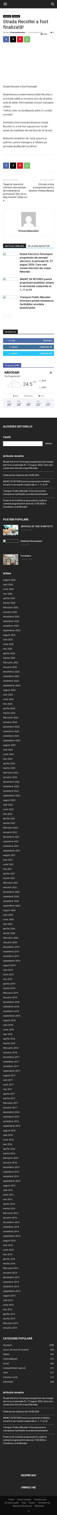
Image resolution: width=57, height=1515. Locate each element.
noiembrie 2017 (11, 1061)
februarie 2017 (10, 1102)
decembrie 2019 (11, 946)
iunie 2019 (8, 974)
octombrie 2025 (11, 625)
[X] (13, 39)
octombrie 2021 (11, 846)
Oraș (24, 1502)
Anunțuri (14, 11)
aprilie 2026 (9, 598)
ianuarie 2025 (10, 667)
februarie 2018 (10, 1047)
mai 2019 (7, 979)
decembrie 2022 (11, 781)
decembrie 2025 (11, 616)
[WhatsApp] (27, 39)
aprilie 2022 (9, 818)
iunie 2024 (8, 699)
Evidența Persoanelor (31, 541)
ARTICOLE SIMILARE (14, 246)
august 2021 (9, 855)
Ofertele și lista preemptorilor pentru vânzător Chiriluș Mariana (41, 187)
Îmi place (47, 340)
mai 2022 (7, 813)
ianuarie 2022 (10, 832)
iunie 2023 (8, 754)
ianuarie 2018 (10, 1052)
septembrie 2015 (11, 1180)
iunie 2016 (8, 1139)
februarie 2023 (10, 772)
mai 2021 (7, 868)
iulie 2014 (8, 1245)
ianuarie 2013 (10, 1327)
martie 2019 (9, 988)
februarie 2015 (10, 1213)
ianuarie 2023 (10, 777)
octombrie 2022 (11, 790)
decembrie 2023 (11, 726)
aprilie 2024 (9, 708)
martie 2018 (9, 1043)
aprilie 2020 (9, 928)
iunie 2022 (8, 809)
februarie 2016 (10, 1158)
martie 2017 (9, 1098)
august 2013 (9, 1295)
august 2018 (9, 1020)
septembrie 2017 (11, 1070)
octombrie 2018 (11, 1011)
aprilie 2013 (9, 1314)
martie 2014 (9, 1263)
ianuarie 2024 (10, 722)
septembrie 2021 (11, 850)
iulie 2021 (8, 859)
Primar (11, 1499)
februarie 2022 (10, 827)
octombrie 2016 (11, 1121)
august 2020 (9, 910)
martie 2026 (9, 602)
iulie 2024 (8, 694)
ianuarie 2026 (10, 612)
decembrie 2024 (11, 671)
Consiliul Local (40, 1499)
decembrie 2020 (11, 891)
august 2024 (9, 690)
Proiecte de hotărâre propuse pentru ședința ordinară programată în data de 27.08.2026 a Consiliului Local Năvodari (25, 503)
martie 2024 (9, 712)
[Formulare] (10, 559)
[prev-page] (5, 315)
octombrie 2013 (11, 1286)
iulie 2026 (8, 584)
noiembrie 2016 (11, 1116)
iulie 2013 (8, 1300)
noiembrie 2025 (11, 621)
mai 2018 (7, 1034)
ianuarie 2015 (10, 1217)
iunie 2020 (8, 919)
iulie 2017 (8, 1080)
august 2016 (9, 1130)
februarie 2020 (10, 937)
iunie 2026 (8, 589)
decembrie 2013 (11, 1277)
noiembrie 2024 (11, 676)
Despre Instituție (24, 1499)
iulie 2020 (8, 914)
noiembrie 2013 (11, 1281)
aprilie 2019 (9, 983)
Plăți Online (39, 1506)
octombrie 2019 (11, 956)
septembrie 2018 (11, 1015)
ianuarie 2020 (10, 942)
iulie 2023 (8, 749)
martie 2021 (9, 878)
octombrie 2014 (11, 1231)
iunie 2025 (8, 644)
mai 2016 (7, 1144)
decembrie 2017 (11, 1057)
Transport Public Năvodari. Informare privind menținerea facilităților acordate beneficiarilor (25, 492)
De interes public (12, 1502)
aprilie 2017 (9, 1093)
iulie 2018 (8, 1024)
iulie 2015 (8, 1190)
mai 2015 (7, 1199)
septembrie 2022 (11, 795)
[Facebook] (6, 39)
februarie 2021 (10, 882)
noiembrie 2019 (11, 951)
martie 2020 (9, 933)
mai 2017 (7, 1089)
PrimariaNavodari (17, 32)
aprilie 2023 (9, 763)
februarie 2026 (10, 607)
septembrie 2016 (11, 1125)
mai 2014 (7, 1254)
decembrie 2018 (11, 1002)
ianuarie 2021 (10, 887)
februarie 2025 (10, 662)
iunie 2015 (8, 1194)
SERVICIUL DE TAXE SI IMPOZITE (37, 526)
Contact (32, 1502)
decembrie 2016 (11, 1112)
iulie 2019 (8, 969)
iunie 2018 (8, 1029)
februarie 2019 (10, 992)
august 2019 (9, 965)
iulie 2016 (8, 1135)
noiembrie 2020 (11, 896)
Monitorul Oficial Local (22, 1506)
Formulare (26, 556)
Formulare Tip (44, 1502)
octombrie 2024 (11, 680)
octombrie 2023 (11, 735)
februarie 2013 (10, 1323)
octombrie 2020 (11, 901)
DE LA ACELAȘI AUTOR (39, 246)
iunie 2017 (8, 1084)
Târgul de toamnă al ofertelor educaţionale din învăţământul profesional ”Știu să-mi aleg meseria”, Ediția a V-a (15, 192)
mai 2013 (7, 1309)
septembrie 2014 (11, 1236)
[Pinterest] (20, 39)
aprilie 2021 (9, 873)
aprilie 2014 (9, 1258)
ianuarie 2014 (10, 1272)
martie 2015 (9, 1208)
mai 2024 (7, 703)
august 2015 (9, 1185)
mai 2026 (7, 593)
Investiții (16, 16)
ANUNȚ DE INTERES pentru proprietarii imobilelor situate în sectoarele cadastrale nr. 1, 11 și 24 (26, 483)
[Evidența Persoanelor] (10, 545)
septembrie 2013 (11, 1291)
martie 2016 (9, 1153)
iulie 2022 (8, 804)
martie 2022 (9, 823)
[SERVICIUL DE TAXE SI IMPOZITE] (10, 530)
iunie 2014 (8, 1249)
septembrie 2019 (11, 960)
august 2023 (9, 745)
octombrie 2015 (11, 1176)
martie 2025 (9, 657)
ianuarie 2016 (10, 1162)
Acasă (5, 11)
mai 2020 (7, 924)
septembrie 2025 (11, 630)
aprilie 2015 (9, 1203)
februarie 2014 (10, 1268)
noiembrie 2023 (11, 731)
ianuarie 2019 (10, 997)
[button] (5, 4)
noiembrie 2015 (11, 1171)
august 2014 (9, 1240)
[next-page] (10, 315)
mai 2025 (7, 648)
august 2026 (9, 579)
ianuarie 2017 (10, 1107)
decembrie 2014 (11, 1222)
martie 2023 (9, 768)
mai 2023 (7, 758)
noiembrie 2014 (11, 1226)
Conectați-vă (46, 347)
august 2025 (9, 634)
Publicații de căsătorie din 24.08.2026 (21, 475)
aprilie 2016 (9, 1148)
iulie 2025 (8, 639)
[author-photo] (28, 226)
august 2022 (9, 800)
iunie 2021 (8, 864)
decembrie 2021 (11, 836)
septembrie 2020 (11, 905)
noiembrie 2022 (11, 786)
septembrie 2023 (11, 740)
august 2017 (9, 1075)
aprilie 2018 (9, 1038)
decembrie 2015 (11, 1167)
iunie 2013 (8, 1304)
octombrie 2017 (11, 1066)
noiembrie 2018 (11, 1006)
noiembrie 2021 (11, 841)
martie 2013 (9, 1318)
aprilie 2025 (9, 653)
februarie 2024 (10, 717)
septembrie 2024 (11, 685)
